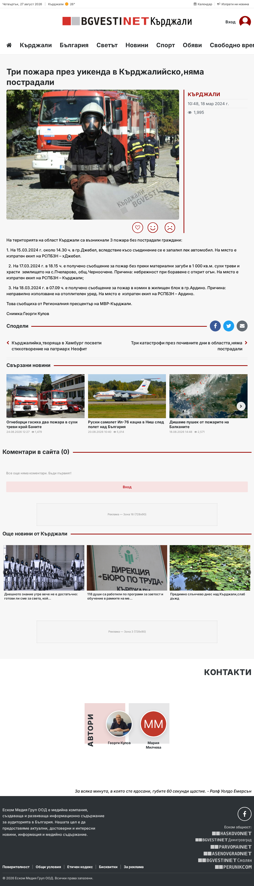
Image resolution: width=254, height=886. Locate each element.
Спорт (165, 45)
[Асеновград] (228, 853)
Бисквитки (108, 867)
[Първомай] (231, 847)
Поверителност (16, 867)
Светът (107, 45)
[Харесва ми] (154, 227)
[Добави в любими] (138, 227)
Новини (137, 45)
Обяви (192, 45)
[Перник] (233, 867)
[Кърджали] (127, 22)
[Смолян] (225, 860)
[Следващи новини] (241, 406)
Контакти (228, 672)
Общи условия (48, 867)
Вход (230, 22)
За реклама (134, 867)
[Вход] (245, 21)
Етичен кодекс (80, 867)
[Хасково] (232, 833)
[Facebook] (245, 814)
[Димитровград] (223, 840)
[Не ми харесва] (171, 227)
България (74, 45)
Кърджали (36, 45)
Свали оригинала (23, 95)
